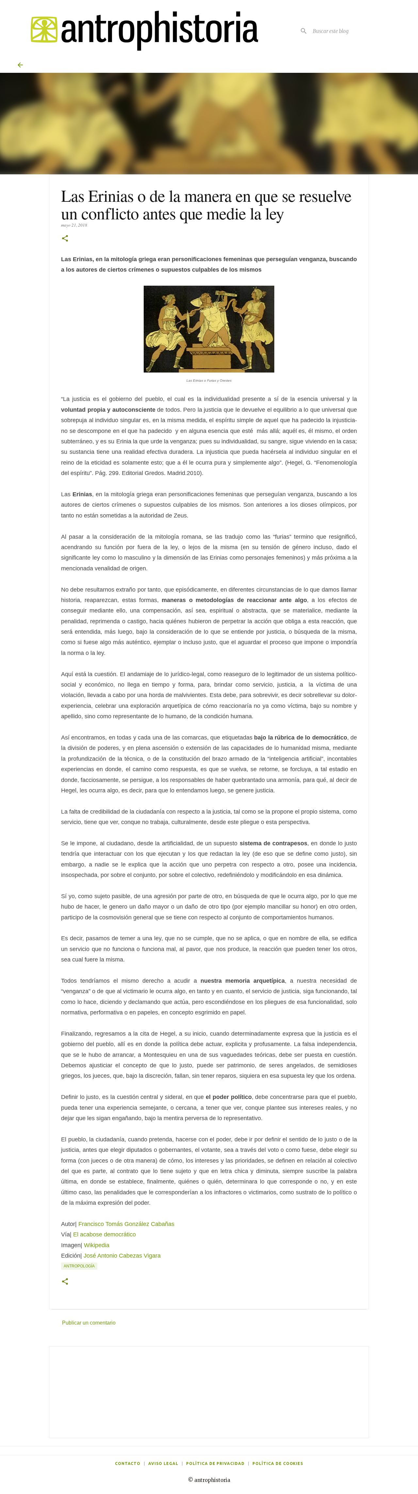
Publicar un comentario (89, 1323)
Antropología (79, 1266)
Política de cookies (277, 1463)
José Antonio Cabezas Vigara (122, 1255)
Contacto (128, 1463)
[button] (65, 238)
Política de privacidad (215, 1463)
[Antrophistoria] (140, 31)
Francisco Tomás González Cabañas (126, 1224)
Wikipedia (96, 1245)
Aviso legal (163, 1463)
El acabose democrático (104, 1234)
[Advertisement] (209, 1392)
